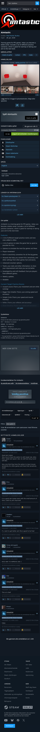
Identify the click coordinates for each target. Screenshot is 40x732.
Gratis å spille (7, 55)
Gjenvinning (29, 675)
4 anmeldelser (17, 516)
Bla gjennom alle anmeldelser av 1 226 (20, 639)
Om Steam (7, 664)
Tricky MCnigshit (12, 545)
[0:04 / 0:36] (20, 75)
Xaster (8, 439)
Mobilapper (9, 726)
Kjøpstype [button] (21, 410)
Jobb (27, 668)
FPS (24, 55)
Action (17, 55)
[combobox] (21, 3)
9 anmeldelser (10, 484)
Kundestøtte (30, 694)
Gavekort (7, 678)
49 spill (8, 547)
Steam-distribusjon (10, 675)
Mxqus (8, 606)
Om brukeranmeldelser (22, 383)
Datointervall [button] (6, 415)
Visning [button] (27, 415)
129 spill (8, 441)
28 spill (8, 516)
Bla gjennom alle (31, 126)
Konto (28, 698)
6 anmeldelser (10, 608)
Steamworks (8, 671)
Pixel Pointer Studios (13, 35)
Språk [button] (30, 410)
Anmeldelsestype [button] (7, 410)
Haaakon (9, 514)
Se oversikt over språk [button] (7, 383)
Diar (7, 576)
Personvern (8, 687)
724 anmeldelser (18, 441)
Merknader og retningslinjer (13, 694)
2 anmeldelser (10, 578)
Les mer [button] (34, 185)
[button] (4, 9)
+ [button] (36, 55)
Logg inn (4, 99)
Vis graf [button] (34, 418)
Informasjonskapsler (10, 698)
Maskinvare (29, 671)
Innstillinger (34, 383)
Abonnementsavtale (10, 668)
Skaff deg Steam (31, 687)
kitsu (8, 482)
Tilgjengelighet (9, 691)
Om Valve (29, 664)
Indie (31, 55)
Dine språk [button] (10, 424)
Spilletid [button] (17, 415)
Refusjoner (7, 701)
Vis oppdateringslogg (9, 205)
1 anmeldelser (16, 547)
